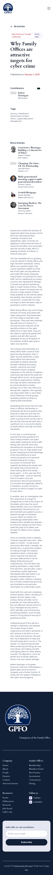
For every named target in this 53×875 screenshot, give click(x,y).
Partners (6, 776)
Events (5, 797)
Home (5, 765)
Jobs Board (7, 808)
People (6, 772)
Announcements (10, 783)
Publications (8, 801)
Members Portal (36, 769)
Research (7, 804)
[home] (8, 8)
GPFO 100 (7, 812)
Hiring (32, 783)
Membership (35, 765)
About (5, 769)
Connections (35, 779)
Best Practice (35, 772)
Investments (34, 776)
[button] (48, 8)
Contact (6, 779)
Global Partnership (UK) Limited (23, 866)
